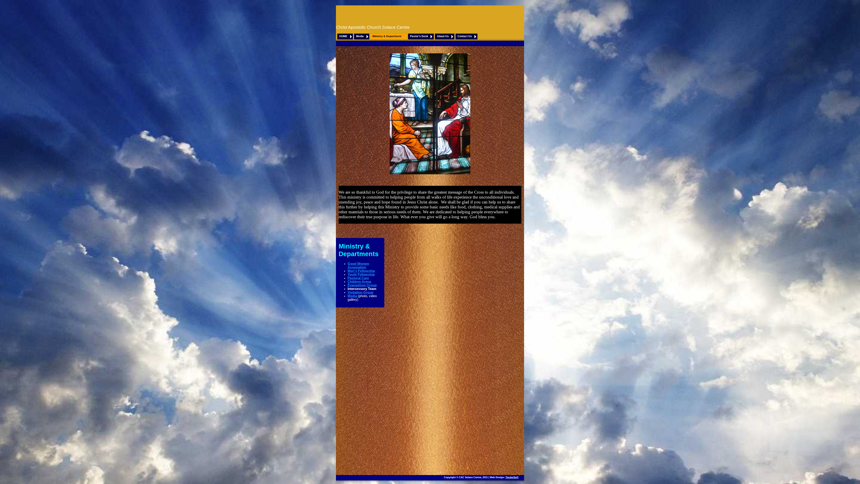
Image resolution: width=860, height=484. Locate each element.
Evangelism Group (362, 285)
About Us (443, 36)
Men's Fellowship (361, 271)
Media (360, 36)
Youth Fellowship (361, 274)
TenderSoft (511, 477)
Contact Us (465, 36)
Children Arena (359, 281)
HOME (343, 36)
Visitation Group (360, 292)
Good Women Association (358, 265)
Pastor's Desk (419, 36)
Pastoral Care (358, 278)
